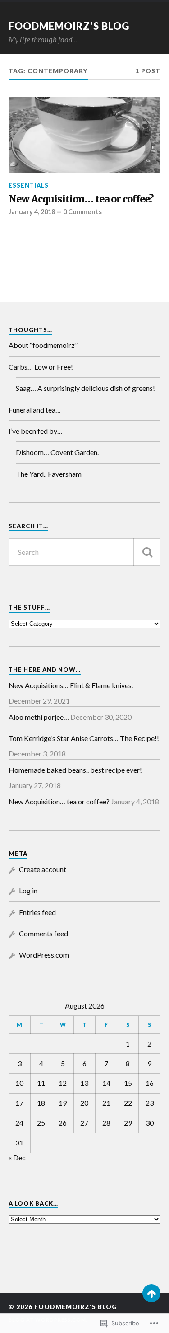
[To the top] (151, 1293)
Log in (28, 890)
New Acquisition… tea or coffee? (81, 199)
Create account (42, 869)
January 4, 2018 (32, 212)
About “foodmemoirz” (43, 345)
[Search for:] (85, 552)
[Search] (146, 552)
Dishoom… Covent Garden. (57, 452)
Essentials (29, 185)
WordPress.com (44, 954)
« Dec (17, 1157)
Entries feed (37, 912)
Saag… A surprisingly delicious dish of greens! (85, 388)
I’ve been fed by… (36, 431)
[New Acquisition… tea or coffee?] (85, 135)
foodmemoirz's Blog (69, 26)
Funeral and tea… (35, 409)
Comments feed (43, 933)
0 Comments (82, 212)
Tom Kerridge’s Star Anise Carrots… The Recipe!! (84, 738)
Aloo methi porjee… (39, 717)
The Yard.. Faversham (49, 473)
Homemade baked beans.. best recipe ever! (75, 769)
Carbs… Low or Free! (41, 366)
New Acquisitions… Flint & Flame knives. (71, 685)
